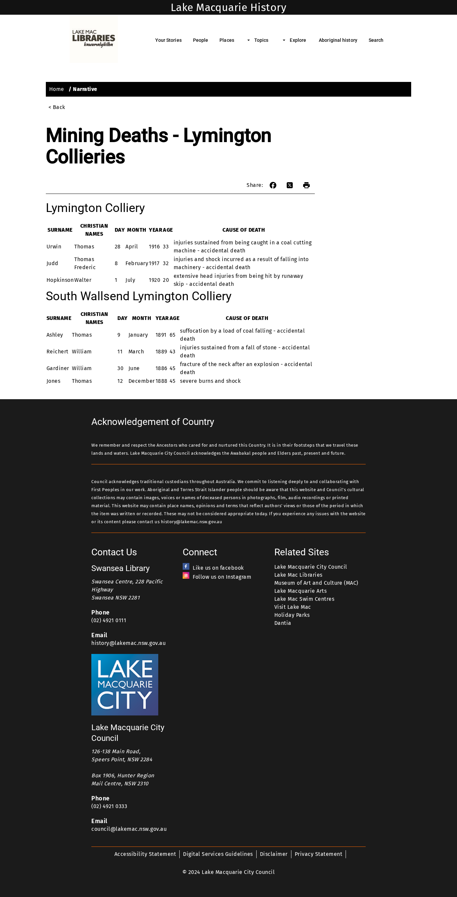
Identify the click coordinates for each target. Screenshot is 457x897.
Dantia (282, 623)
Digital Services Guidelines (218, 854)
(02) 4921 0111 (108, 620)
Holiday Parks (291, 615)
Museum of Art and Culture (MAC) (316, 583)
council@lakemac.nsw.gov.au (129, 829)
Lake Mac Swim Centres (304, 599)
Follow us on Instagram (222, 577)
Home (56, 89)
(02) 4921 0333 (109, 806)
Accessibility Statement (145, 854)
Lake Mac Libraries (298, 575)
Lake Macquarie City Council (310, 567)
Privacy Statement (318, 854)
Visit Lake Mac (292, 607)
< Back (57, 107)
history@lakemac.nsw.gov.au (128, 643)
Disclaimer (274, 854)
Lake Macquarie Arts (300, 591)
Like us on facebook (218, 568)
